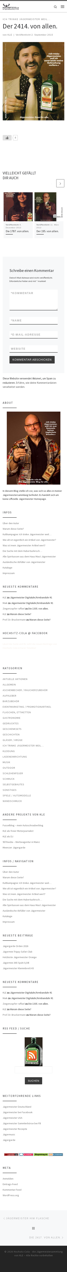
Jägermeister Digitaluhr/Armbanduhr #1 (31, 597)
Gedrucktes (11, 723)
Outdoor (9, 767)
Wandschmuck (12, 801)
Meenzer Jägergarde (14, 847)
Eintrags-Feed (10, 1184)
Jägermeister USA (12, 1117)
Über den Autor (11, 523)
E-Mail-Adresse (26, 334)
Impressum (9, 573)
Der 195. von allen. (47, 231)
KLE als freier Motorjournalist (18, 830)
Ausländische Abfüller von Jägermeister (24, 562)
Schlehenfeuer (13, 773)
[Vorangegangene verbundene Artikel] (52, 183)
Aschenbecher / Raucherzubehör (25, 690)
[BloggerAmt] (56, 1154)
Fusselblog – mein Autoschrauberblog (23, 825)
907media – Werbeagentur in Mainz (21, 842)
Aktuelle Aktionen (15, 679)
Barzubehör (11, 701)
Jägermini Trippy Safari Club (17, 951)
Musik (6, 762)
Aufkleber (9, 695)
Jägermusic (9, 1134)
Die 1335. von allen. (38, 608)
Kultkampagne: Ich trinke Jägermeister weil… (27, 534)
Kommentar (22, 293)
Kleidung (9, 751)
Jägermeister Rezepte (15, 1129)
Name (16, 320)
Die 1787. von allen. (17, 231)
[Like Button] (7, 137)
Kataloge (7, 567)
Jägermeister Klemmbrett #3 (18, 968)
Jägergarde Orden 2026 (15, 946)
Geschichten (11, 734)
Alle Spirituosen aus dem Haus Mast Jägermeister (29, 556)
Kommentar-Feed (12, 1189)
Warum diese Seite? (13, 528)
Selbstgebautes (13, 784)
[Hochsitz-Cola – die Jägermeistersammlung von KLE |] (11, 6)
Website (18, 348)
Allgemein (9, 684)
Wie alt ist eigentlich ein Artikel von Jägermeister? (29, 539)
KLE (10, 35)
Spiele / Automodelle (17, 795)
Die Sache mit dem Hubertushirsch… (22, 551)
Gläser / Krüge (13, 740)
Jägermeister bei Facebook (18, 1112)
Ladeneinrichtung (15, 756)
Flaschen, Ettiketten (17, 712)
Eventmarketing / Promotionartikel (27, 706)
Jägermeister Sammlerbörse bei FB (22, 1123)
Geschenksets (12, 729)
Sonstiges (10, 790)
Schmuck (9, 778)
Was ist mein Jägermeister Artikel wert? (24, 545)
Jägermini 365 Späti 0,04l (16, 962)
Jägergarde (9, 1140)
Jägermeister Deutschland (17, 1106)
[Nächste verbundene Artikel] (60, 183)
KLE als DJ (8, 836)
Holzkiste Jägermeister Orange (20, 957)
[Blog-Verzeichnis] (26, 1154)
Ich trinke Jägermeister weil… (23, 745)
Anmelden (8, 1178)
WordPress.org (11, 1195)
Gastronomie (12, 717)
